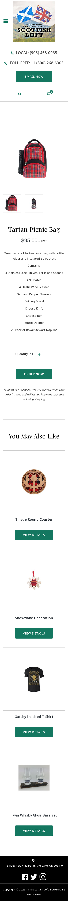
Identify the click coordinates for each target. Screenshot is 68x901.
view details (34, 535)
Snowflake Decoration (34, 618)
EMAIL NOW (34, 76)
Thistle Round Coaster (34, 519)
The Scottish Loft (38, 889)
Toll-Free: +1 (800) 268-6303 (36, 62)
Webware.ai (34, 894)
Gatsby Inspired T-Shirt (34, 716)
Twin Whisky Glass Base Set (34, 815)
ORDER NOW (34, 374)
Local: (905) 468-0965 (36, 52)
